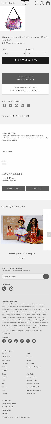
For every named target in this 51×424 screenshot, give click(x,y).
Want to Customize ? (25, 78)
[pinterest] (16, 105)
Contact (4, 363)
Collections (5, 377)
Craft (28, 353)
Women (4, 387)
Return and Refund (33, 387)
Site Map (5, 413)
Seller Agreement (32, 380)
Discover (29, 357)
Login (4, 367)
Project (29, 360)
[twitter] (10, 105)
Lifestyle (4, 393)
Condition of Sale (7, 407)
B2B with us (6, 357)
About (4, 353)
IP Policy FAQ (6, 400)
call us (4, 288)
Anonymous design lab (34, 367)
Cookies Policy (6, 410)
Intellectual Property (33, 383)
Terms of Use (31, 393)
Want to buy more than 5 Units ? (25, 89)
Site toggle (2, 3)
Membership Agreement (34, 390)
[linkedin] (22, 105)
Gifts (3, 380)
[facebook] (4, 105)
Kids (3, 390)
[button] (49, 234)
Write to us (11, 288)
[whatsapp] (28, 105)
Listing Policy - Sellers (9, 403)
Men (3, 383)
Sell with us (6, 360)
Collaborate (30, 363)
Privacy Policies (31, 377)
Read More (7, 151)
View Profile (13, 189)
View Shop (37, 189)
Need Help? (15, 116)
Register (4, 370)
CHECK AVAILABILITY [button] (25, 60)
